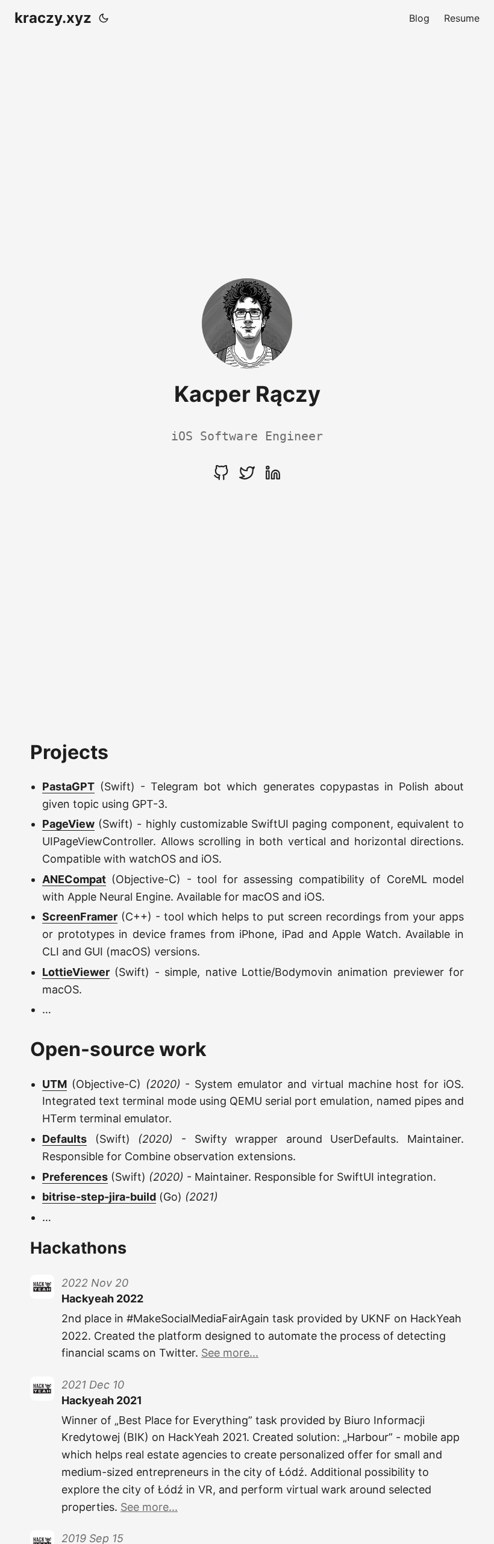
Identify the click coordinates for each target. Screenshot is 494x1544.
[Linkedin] (273, 476)
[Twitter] (248, 476)
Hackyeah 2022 (102, 1298)
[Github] (222, 476)
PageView (68, 823)
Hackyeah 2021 (101, 1400)
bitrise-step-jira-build (99, 1196)
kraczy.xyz (53, 18)
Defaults (64, 1139)
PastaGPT (68, 786)
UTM (54, 1084)
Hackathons (78, 1248)
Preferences (75, 1177)
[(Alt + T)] (103, 18)
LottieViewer (76, 972)
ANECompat (74, 879)
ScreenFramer (79, 916)
